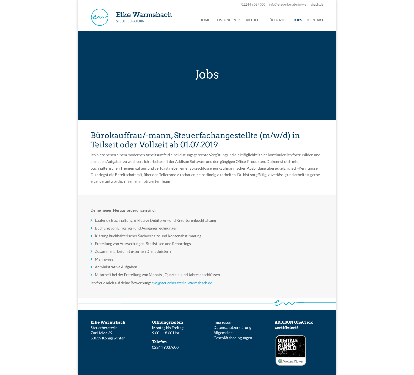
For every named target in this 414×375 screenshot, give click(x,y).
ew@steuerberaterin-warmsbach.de (182, 282)
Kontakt (315, 20)
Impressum (222, 322)
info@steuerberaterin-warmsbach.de (296, 4)
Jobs (298, 20)
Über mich (279, 20)
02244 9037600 (253, 4)
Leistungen (225, 20)
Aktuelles (255, 20)
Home (204, 20)
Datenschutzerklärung (232, 327)
